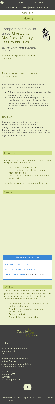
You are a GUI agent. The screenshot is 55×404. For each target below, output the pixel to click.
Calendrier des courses (13, 366)
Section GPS (7, 371)
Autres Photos (8, 361)
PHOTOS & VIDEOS (38, 7)
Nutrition (5, 376)
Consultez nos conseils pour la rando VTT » (25, 183)
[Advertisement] (27, 222)
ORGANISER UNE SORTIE (16, 264)
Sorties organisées (10, 379)
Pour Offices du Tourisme (14, 348)
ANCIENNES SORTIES (14, 274)
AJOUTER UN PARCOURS (31, 2)
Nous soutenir (8, 351)
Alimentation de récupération (24, 316)
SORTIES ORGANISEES (17, 7)
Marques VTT (8, 374)
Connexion (27, 12)
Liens (4, 353)
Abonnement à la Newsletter (16, 363)
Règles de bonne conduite (14, 358)
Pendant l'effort (17, 314)
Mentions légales (12, 397)
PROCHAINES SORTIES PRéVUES (20, 269)
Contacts (5, 343)
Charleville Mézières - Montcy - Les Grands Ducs (18, 37)
